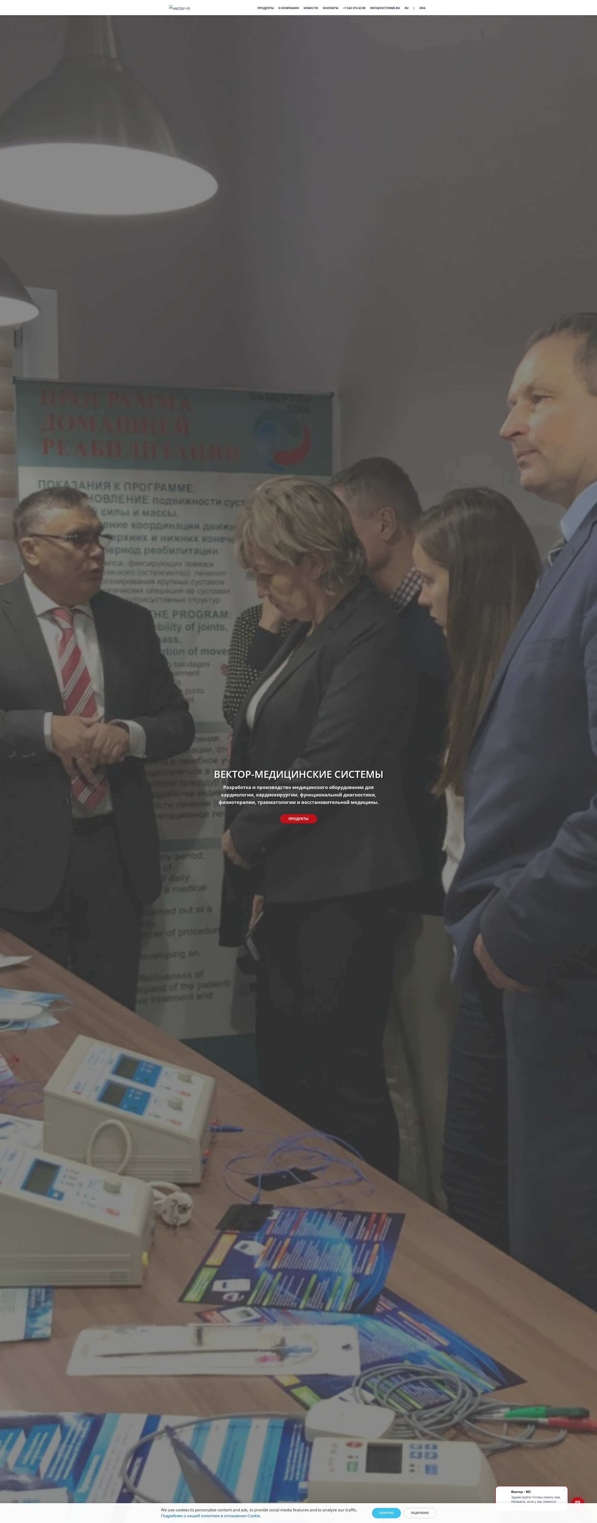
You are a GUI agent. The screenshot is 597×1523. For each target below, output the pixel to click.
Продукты (265, 8)
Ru (407, 8)
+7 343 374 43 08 (354, 8)
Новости (311, 8)
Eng (423, 8)
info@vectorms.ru (385, 8)
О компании (288, 8)
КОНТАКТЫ (330, 8)
